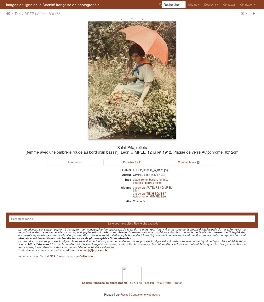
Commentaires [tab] (188, 162)
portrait (149, 183)
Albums (192, 4)
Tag (17, 13)
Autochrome (140, 196)
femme (163, 179)
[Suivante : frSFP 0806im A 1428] (143, 18)
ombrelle (138, 183)
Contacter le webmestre (145, 294)
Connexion (246, 4)
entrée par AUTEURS (146, 187)
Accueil (8, 13)
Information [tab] (75, 162)
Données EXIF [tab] (132, 162)
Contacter (229, 4)
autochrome (140, 179)
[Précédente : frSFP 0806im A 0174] (121, 18)
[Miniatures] (132, 18)
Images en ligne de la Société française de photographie (53, 4)
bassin (153, 179)
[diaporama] (254, 13)
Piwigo (125, 294)
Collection (86, 256)
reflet (158, 183)
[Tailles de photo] (244, 13)
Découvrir (210, 4)
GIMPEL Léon (158, 196)
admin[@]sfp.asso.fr (93, 250)
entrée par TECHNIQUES (148, 193)
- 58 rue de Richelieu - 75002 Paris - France (132, 283)
